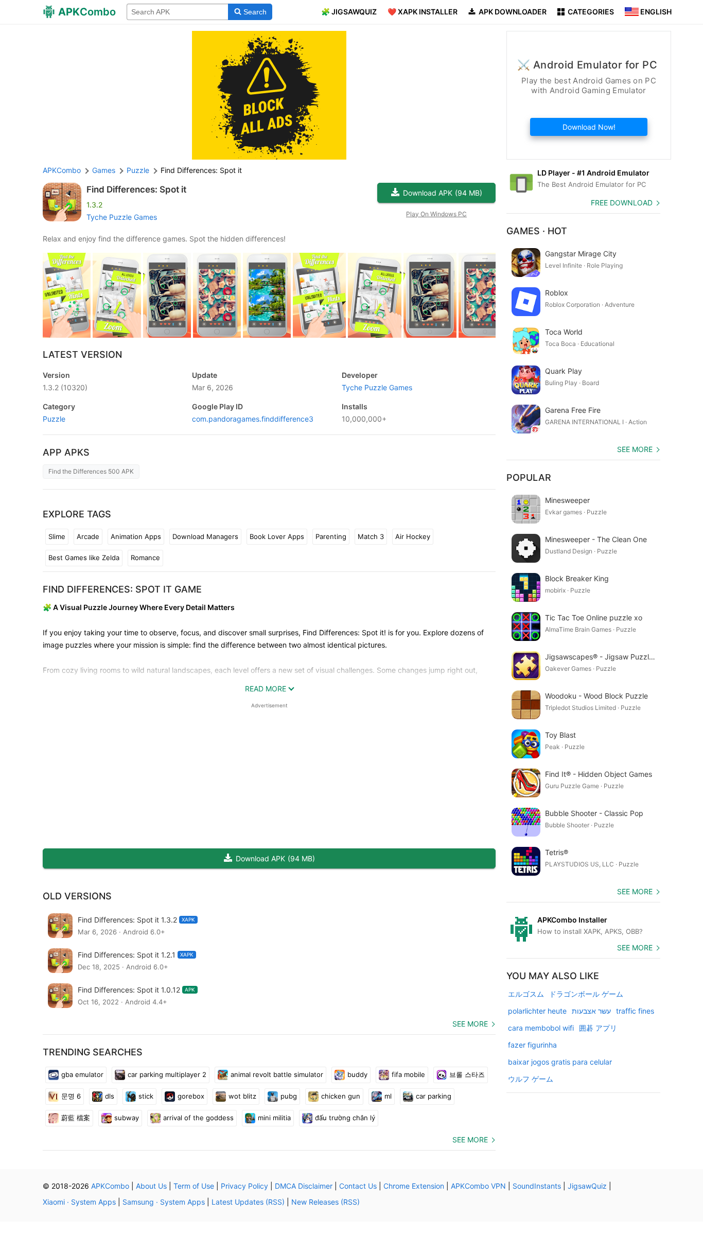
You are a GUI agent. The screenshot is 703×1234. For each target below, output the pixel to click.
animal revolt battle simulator (277, 1074)
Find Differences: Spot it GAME (122, 589)
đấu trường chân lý (345, 1118)
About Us (151, 1185)
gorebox (191, 1096)
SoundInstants (537, 1185)
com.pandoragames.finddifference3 (252, 418)
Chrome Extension (413, 1185)
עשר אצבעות (591, 1010)
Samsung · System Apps (163, 1201)
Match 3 (371, 536)
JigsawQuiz (587, 1185)
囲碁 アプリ (598, 1027)
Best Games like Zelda (83, 557)
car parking (433, 1096)
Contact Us (358, 1185)
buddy (357, 1074)
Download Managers (205, 536)
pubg (288, 1096)
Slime (56, 536)
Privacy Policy (244, 1185)
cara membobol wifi (541, 1027)
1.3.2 (65, 387)
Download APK (442, 192)
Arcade (88, 536)
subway (126, 1118)
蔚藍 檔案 (75, 1118)
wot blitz (242, 1096)
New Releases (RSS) (325, 1201)
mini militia (274, 1118)
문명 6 (71, 1096)
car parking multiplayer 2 (167, 1074)
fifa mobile (408, 1074)
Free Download (622, 202)
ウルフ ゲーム (530, 1078)
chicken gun (340, 1096)
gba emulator (82, 1074)
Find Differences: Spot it (136, 189)
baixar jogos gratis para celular (560, 1061)
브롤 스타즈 (467, 1074)
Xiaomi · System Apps (79, 1201)
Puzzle (54, 418)
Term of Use (193, 1185)
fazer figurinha (532, 1044)
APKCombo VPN (478, 1185)
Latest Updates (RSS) (248, 1201)
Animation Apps (136, 536)
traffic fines (635, 1010)
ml (388, 1096)
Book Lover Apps (277, 536)
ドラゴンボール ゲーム (586, 993)
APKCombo (62, 170)
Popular (528, 477)
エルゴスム (526, 993)
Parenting (330, 536)
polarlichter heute (537, 1010)
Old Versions (77, 896)
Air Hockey (412, 536)
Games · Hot (536, 230)
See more (470, 1023)
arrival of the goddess (198, 1118)
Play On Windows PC (436, 214)
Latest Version (82, 354)
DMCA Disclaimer (303, 1185)
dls (109, 1096)
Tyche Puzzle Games (121, 217)
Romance (145, 557)
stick (145, 1096)
